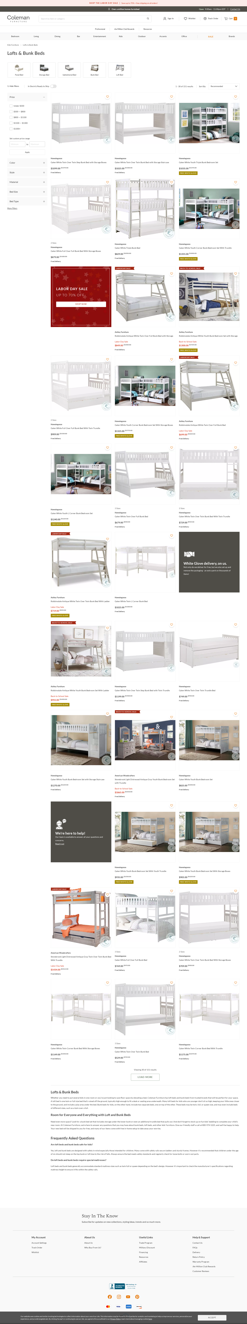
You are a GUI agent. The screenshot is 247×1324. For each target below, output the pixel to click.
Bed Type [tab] (14, 201)
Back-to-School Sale (188, 341)
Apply (27, 152)
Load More (145, 1077)
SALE (210, 36)
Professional (100, 29)
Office (184, 36)
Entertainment (99, 36)
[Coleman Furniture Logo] (18, 21)
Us (88, 1243)
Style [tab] (12, 172)
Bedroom (15, 36)
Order (37, 1247)
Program (145, 1243)
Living (36, 36)
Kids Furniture (13, 45)
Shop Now (81, 304)
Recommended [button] (217, 86)
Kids (121, 36)
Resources (148, 29)
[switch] (53, 86)
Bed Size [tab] (14, 191)
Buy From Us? (92, 1247)
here (150, 1319)
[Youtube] (128, 1298)
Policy (199, 1257)
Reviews (201, 1271)
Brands (232, 36)
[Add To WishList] (107, 96)
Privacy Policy (115, 1319)
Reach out (59, 844)
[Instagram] (119, 1298)
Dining (57, 36)
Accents (163, 36)
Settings (39, 1243)
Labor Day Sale (121, 341)
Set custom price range (20, 138)
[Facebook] (109, 1298)
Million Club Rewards (124, 29)
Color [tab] (12, 162)
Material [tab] (14, 182)
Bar (78, 36)
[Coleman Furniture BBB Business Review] (123, 1288)
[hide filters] (14, 86)
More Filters (12, 208)
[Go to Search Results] (148, 18)
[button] (168, 19)
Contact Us (235, 9)
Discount (147, 1247)
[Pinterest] (137, 1298)
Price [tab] (12, 97)
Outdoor (142, 36)
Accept (212, 1318)
